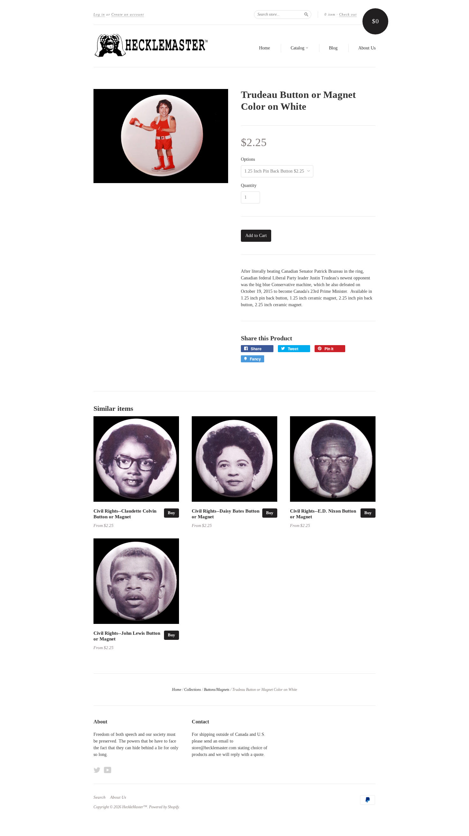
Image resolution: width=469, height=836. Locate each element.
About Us (367, 48)
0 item (329, 14)
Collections (192, 689)
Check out (348, 14)
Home (264, 48)
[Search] (306, 14)
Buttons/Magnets (216, 689)
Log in (99, 14)
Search (99, 797)
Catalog (298, 48)
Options (248, 159)
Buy (171, 512)
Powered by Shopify (164, 807)
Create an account (127, 14)
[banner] (152, 46)
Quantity (249, 186)
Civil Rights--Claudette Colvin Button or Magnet (124, 513)
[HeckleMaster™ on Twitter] (96, 770)
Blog (333, 48)
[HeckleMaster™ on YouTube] (107, 770)
